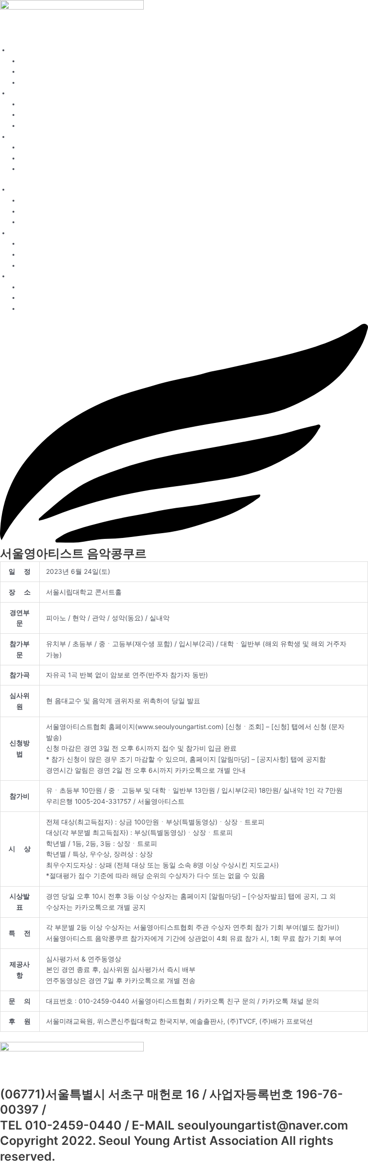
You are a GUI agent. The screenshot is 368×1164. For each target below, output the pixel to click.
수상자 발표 (37, 158)
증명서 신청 (37, 125)
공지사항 (33, 147)
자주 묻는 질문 (42, 168)
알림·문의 (24, 136)
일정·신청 (24, 93)
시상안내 (33, 82)
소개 (26, 61)
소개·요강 (24, 50)
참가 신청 (34, 114)
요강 (26, 71)
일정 (26, 104)
